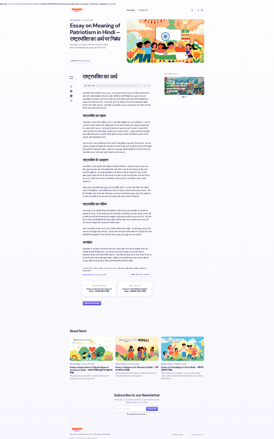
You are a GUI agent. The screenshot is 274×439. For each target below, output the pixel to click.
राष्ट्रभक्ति (136, 268)
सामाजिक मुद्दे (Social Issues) (80, 61)
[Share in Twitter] (71, 86)
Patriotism (108, 268)
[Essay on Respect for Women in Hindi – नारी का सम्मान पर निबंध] (137, 349)
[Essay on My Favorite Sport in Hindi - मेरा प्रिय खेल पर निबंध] (99, 289)
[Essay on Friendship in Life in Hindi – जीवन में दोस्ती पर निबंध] (182, 349)
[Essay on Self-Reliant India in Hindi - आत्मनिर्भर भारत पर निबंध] (135, 289)
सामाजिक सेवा (143, 268)
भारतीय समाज (120, 268)
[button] (192, 10)
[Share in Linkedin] (71, 96)
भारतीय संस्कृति (129, 268)
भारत (115, 268)
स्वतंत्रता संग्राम (87, 270)
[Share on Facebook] (71, 91)
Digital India (98, 268)
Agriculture (87, 268)
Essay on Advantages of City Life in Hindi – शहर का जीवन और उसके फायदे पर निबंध (177, 87)
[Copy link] (71, 100)
